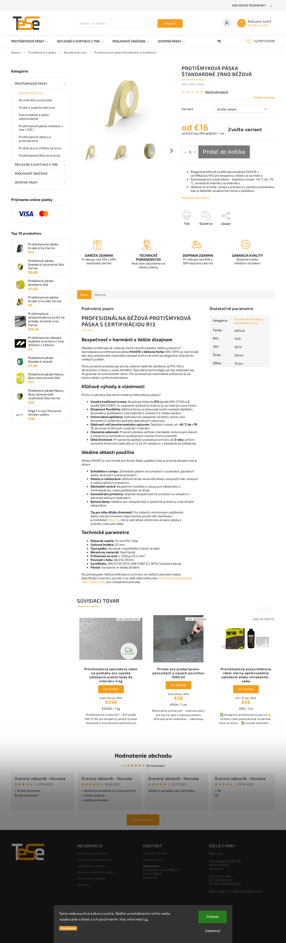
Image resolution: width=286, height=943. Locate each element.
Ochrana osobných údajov (96, 872)
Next (269, 609)
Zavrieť (260, 231)
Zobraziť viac (143, 820)
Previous (263, 609)
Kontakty (83, 884)
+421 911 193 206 (155, 853)
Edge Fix (114, 520)
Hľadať (170, 23)
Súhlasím (212, 916)
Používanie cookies (91, 866)
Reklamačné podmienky (94, 859)
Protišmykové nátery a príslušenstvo (35, 139)
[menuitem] (32, 41)
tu (146, 919)
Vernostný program (91, 878)
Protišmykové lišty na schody (39, 155)
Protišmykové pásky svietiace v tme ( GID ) (41, 128)
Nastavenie (68, 928)
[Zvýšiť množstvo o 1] (195, 152)
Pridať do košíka (224, 152)
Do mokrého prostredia (35, 100)
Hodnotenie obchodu (143, 755)
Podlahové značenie (31, 173)
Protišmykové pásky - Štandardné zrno (249, 321)
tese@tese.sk (152, 859)
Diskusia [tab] (100, 294)
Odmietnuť (212, 931)
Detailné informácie (195, 197)
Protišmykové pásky (31, 83)
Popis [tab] (84, 294)
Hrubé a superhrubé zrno (37, 107)
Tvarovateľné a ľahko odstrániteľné (34, 116)
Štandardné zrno (31, 93)
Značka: (264, 97)
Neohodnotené (216, 92)
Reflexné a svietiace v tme (36, 164)
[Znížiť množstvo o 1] (185, 152)
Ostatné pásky (26, 182)
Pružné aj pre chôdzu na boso (40, 148)
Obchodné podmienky (249, 5)
